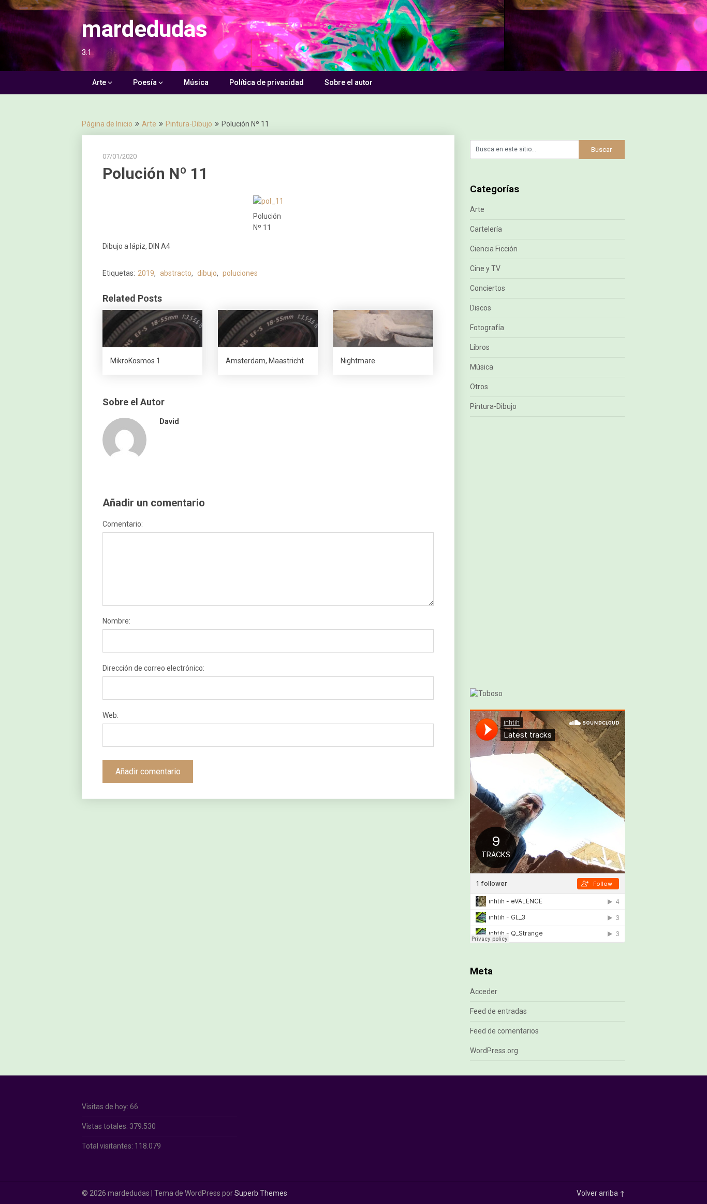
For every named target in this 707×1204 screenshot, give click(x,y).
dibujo (207, 273)
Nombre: (116, 621)
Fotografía (487, 327)
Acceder (483, 991)
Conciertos (487, 288)
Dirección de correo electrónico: (153, 668)
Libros (480, 347)
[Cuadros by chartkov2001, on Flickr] (486, 693)
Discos (480, 308)
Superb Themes (260, 1193)
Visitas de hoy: (106, 1106)
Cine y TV (485, 268)
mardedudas (145, 29)
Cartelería (486, 229)
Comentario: (122, 524)
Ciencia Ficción (494, 249)
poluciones (240, 273)
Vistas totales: (105, 1126)
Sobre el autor (349, 82)
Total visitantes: (108, 1146)
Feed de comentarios (504, 1031)
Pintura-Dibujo (189, 124)
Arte (99, 82)
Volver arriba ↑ (601, 1193)
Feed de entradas (498, 1011)
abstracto (176, 273)
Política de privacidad (266, 82)
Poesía (145, 82)
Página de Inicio (107, 124)
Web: (110, 715)
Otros (479, 387)
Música (196, 82)
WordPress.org (494, 1050)
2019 (146, 273)
